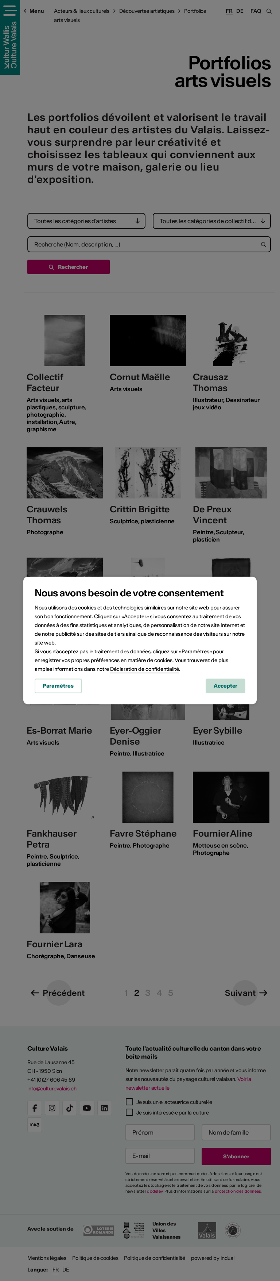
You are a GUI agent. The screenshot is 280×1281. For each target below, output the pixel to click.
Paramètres (58, 685)
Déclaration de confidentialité (144, 669)
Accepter (225, 685)
